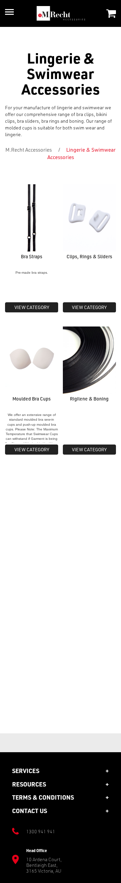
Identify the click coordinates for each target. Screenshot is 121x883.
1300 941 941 (40, 831)
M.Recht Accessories (28, 149)
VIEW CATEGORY (31, 307)
